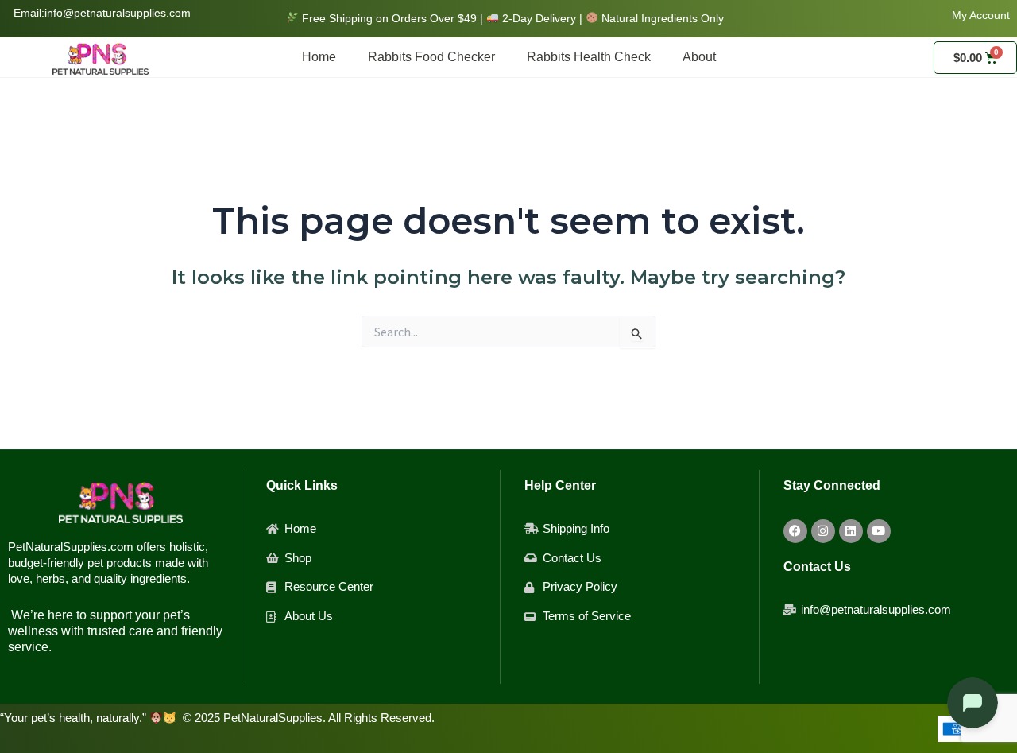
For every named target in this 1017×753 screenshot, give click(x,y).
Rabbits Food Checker (431, 57)
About (699, 57)
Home (319, 57)
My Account (981, 15)
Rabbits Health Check (589, 57)
